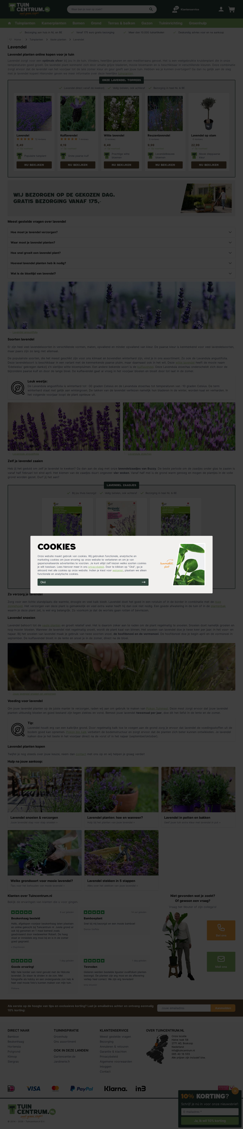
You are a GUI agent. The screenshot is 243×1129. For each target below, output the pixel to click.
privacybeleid (96, 566)
